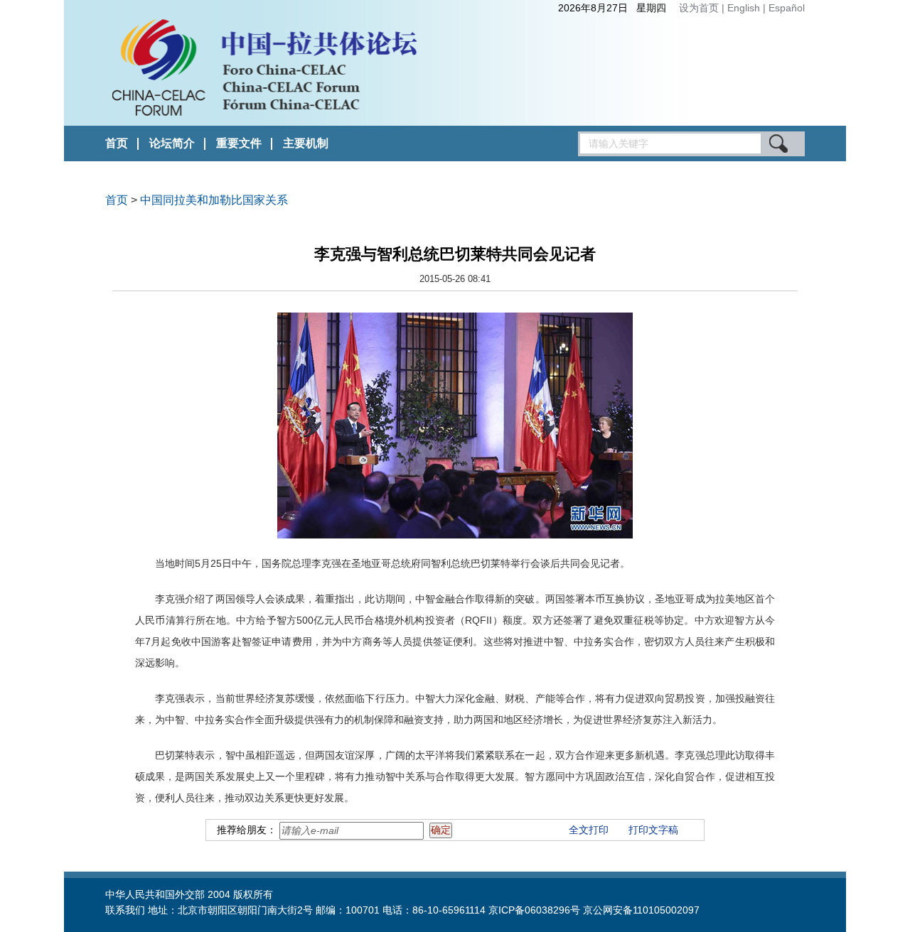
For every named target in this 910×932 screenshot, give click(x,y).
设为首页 (699, 7)
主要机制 (305, 143)
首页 (116, 143)
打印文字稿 (653, 829)
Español (787, 7)
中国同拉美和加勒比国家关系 (214, 200)
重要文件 (239, 143)
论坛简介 (172, 143)
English (745, 7)
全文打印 (589, 829)
